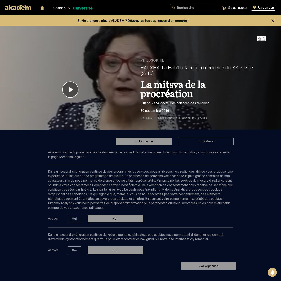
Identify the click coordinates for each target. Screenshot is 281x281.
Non (115, 218)
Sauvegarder (208, 266)
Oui (74, 218)
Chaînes (59, 8)
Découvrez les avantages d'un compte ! (158, 21)
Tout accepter (143, 141)
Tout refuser (206, 141)
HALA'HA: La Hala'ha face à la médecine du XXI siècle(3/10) (196, 70)
